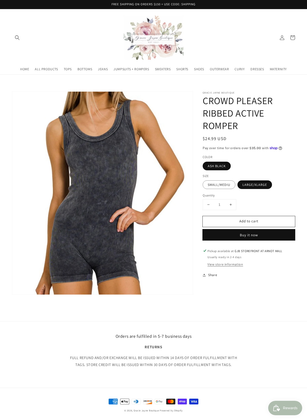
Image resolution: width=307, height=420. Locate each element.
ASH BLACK (217, 166)
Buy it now (249, 234)
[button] (17, 37)
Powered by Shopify (171, 410)
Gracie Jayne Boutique (146, 410)
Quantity (209, 195)
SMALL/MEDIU (219, 185)
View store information (225, 264)
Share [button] (212, 275)
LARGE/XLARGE (254, 185)
